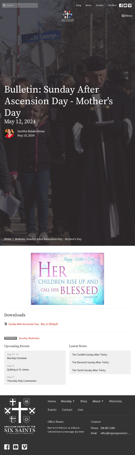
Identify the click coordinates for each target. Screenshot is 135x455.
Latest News (78, 346)
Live (80, 410)
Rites (83, 401)
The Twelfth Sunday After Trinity (89, 354)
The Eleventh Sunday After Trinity (90, 362)
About (96, 401)
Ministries (115, 401)
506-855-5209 (108, 428)
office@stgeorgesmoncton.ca (116, 433)
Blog (78, 5)
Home (52, 401)
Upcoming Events (16, 346)
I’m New (112, 5)
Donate (100, 5)
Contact (67, 410)
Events (52, 410)
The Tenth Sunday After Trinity (89, 370)
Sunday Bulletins (29, 338)
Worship (66, 401)
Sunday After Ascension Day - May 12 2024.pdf (33, 324)
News (88, 5)
